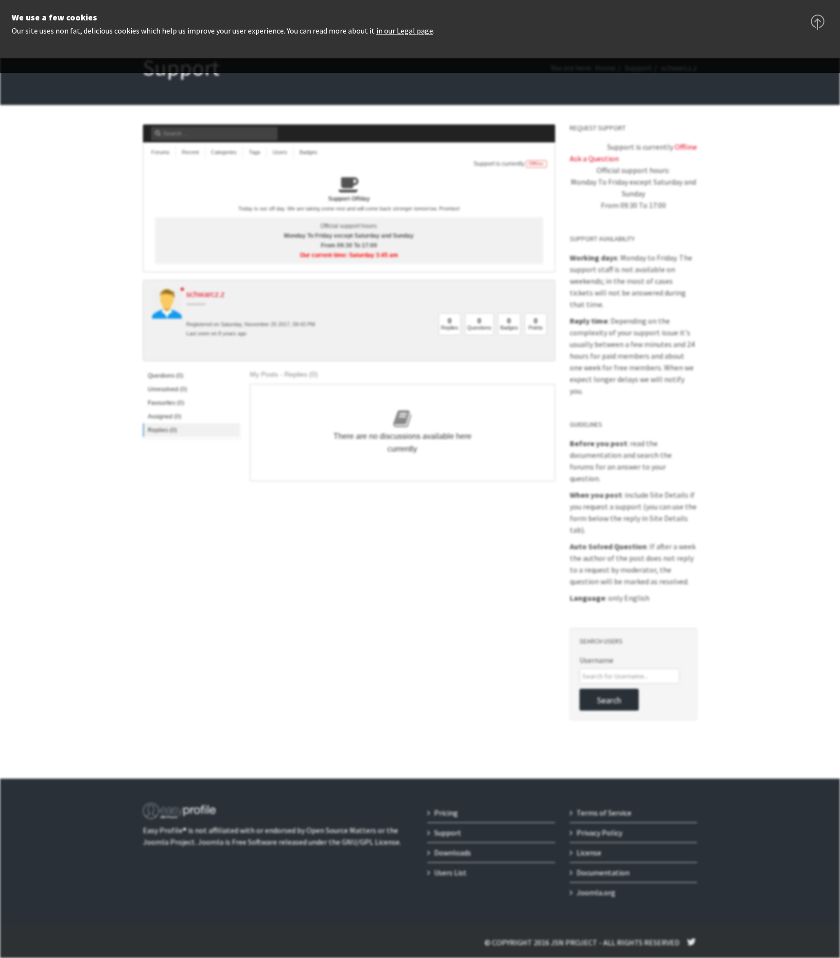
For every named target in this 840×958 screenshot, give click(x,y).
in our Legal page (404, 30)
